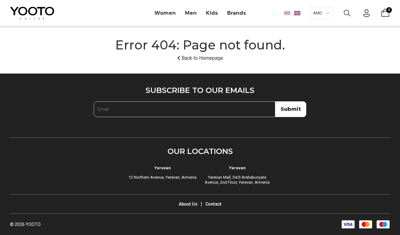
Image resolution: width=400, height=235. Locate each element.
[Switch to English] (297, 13)
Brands (236, 13)
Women (165, 13)
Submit (291, 109)
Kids (212, 13)
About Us (188, 204)
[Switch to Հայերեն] (287, 13)
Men (191, 13)
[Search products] (347, 13)
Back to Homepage (201, 58)
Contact (213, 204)
